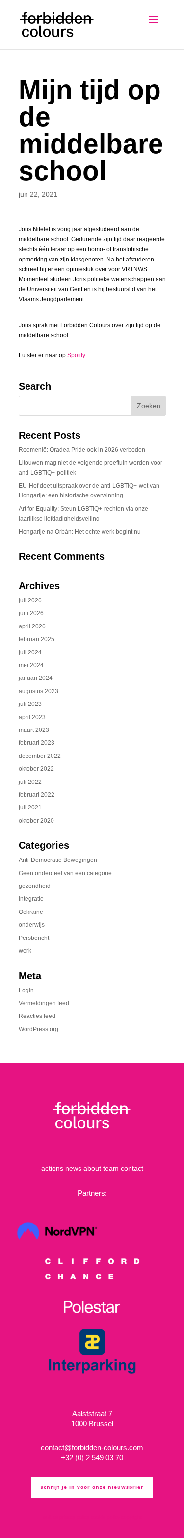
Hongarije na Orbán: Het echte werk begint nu (80, 531)
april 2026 (32, 626)
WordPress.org (38, 1029)
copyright (131, 1517)
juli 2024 (30, 652)
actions (52, 1168)
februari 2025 (36, 639)
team (111, 1168)
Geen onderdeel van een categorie (65, 873)
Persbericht (34, 938)
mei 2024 (31, 665)
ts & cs (50, 1517)
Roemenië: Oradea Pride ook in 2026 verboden (82, 449)
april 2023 (32, 717)
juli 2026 (30, 600)
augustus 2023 (38, 691)
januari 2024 (36, 678)
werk (25, 950)
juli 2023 (30, 704)
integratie (31, 898)
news (73, 1168)
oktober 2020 (36, 820)
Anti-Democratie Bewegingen (58, 860)
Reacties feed (37, 1016)
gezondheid (35, 886)
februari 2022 (36, 794)
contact (132, 1168)
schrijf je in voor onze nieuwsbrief (92, 1487)
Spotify (76, 355)
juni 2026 (31, 613)
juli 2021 (30, 807)
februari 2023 (36, 742)
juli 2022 (30, 782)
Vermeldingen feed (44, 1003)
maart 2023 (34, 730)
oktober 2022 (36, 768)
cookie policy (105, 1517)
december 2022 (40, 756)
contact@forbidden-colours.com (92, 1447)
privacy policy (74, 1517)
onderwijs (32, 924)
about (92, 1168)
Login (26, 990)
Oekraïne (31, 912)
